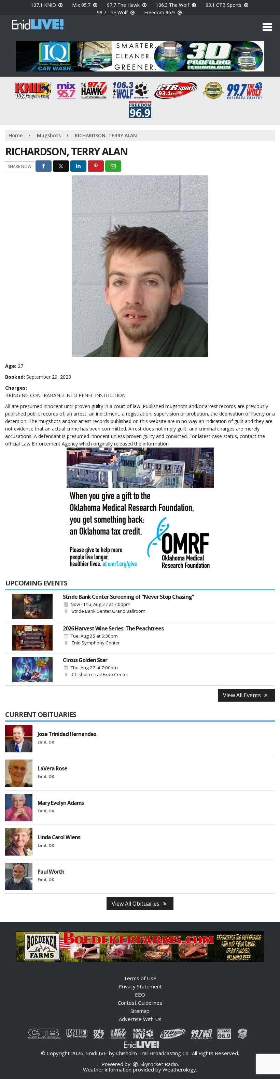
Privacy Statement (140, 986)
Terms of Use (140, 978)
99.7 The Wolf (113, 12)
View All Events (242, 695)
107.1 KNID (44, 5)
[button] (267, 27)
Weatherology (179, 1069)
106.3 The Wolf (173, 5)
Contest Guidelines (140, 1002)
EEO (140, 994)
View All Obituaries (136, 903)
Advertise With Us (140, 1019)
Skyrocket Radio (158, 1064)
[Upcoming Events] (32, 606)
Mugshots (49, 135)
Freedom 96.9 (160, 12)
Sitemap (140, 1010)
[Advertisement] (140, 56)
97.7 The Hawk (124, 5)
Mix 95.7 (82, 5)
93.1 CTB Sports (224, 5)
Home (16, 135)
